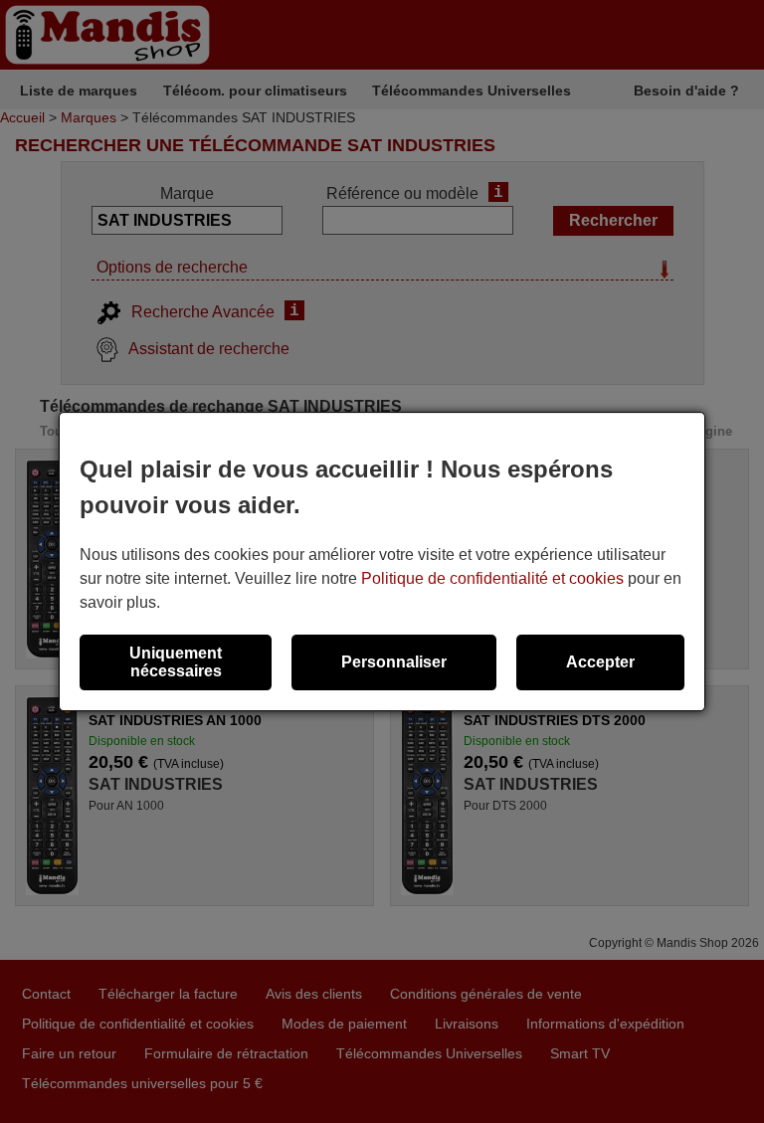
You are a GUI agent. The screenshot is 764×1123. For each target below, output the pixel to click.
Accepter (600, 662)
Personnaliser (394, 662)
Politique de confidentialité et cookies (492, 578)
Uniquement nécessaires (175, 662)
